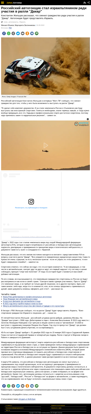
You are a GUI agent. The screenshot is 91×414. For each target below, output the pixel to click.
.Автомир (17, 3)
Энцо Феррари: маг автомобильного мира (20, 299)
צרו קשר (8, 410)
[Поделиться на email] (22, 33)
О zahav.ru (9, 405)
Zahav (9, 3)
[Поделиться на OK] (27, 33)
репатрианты (13, 22)
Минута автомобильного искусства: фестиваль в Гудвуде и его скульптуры (33, 306)
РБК (10, 28)
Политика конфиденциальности (14, 408)
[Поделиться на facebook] (4, 33)
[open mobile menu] (2, 2)
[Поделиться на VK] (32, 33)
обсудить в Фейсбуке (27, 399)
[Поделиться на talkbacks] (36, 33)
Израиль (22, 22)
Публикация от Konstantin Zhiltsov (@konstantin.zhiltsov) (31, 237)
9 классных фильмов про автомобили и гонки (21, 301)
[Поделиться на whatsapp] (8, 33)
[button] (88, 119)
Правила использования (58, 405)
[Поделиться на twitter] (18, 33)
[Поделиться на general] (13, 33)
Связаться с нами (56, 408)
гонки (5, 22)
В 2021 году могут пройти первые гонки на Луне (23, 304)
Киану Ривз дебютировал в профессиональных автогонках (27, 297)
